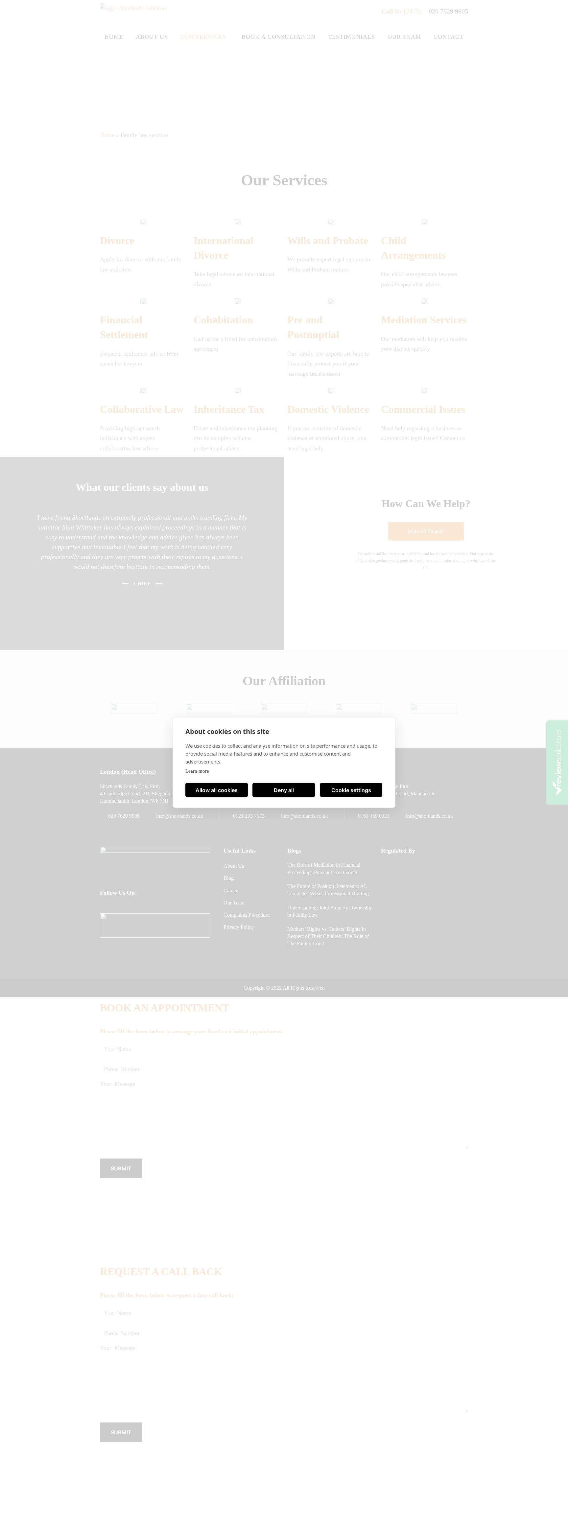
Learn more (197, 771)
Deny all (284, 790)
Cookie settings (351, 790)
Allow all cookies (217, 790)
